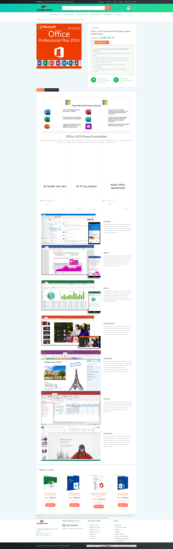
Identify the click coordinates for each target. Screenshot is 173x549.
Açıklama (40, 90)
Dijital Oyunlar (108, 14)
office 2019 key (51, 518)
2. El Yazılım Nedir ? (120, 540)
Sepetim (133, 8)
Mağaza (121, 2)
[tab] (40, 90)
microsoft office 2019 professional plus (84, 515)
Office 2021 (92, 536)
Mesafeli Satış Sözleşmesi (122, 538)
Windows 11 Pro (93, 525)
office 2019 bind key (108, 515)
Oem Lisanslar (118, 14)
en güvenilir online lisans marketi (53, 2)
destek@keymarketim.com (45, 533)
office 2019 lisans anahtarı (74, 518)
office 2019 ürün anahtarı (100, 518)
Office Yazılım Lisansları (50, 515)
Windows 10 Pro (93, 529)
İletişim (135, 2)
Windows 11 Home (94, 527)
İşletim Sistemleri (55, 14)
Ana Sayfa (39, 19)
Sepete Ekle (102, 42)
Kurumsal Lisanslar (95, 14)
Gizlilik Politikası (119, 534)
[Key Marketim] (44, 8)
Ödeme (115, 2)
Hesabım (109, 2)
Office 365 (92, 534)
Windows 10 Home (94, 531)
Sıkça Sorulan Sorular (121, 527)
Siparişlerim (101, 2)
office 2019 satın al (87, 518)
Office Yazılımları (68, 14)
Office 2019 (92, 538)
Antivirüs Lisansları (81, 14)
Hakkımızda (128, 2)
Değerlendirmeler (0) (51, 90)
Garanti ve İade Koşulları (121, 536)
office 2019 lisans (61, 518)
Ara (108, 8)
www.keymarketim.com (44, 535)
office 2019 (98, 515)
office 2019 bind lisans (121, 515)
